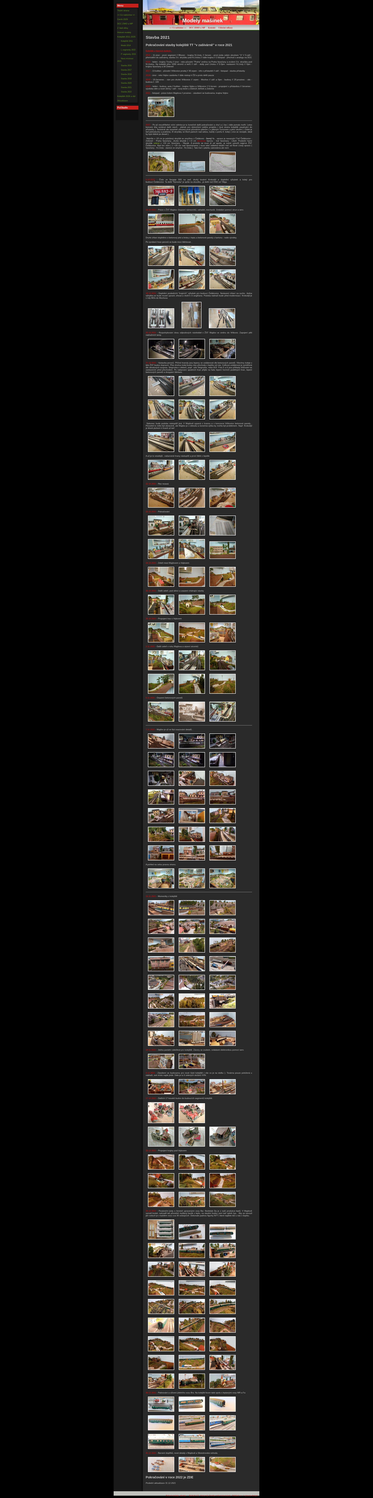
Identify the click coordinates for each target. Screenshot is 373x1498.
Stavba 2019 (126, 79)
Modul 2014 (126, 45)
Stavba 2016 (126, 66)
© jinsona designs (250, 1495)
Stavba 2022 (126, 92)
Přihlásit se (237, 1495)
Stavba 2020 (126, 83)
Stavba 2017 (126, 70)
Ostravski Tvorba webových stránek (215, 1495)
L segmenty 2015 (128, 50)
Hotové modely (124, 32)
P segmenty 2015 (128, 54)
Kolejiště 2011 (127, 41)
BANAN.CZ (194, 1495)
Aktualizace (122, 100)
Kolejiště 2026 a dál (126, 96)
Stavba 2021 (126, 87)
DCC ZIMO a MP (197, 27)
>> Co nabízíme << (177, 27)
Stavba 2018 (126, 74)
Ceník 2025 (122, 19)
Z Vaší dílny (122, 28)
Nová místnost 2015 (125, 60)
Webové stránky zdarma (176, 1495)
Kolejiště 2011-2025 (126, 37)
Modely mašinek (202, 20)
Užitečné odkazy (225, 27)
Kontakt (211, 27)
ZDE (190, 1477)
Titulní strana (123, 10)
